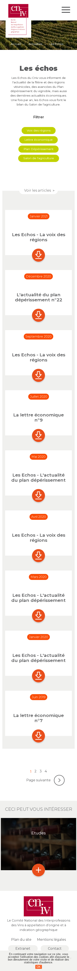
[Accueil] (18, 36)
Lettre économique (38, 139)
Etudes (38, 832)
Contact (55, 948)
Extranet (22, 948)
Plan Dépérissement (38, 149)
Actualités (35, 44)
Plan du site (21, 940)
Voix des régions (38, 130)
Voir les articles (37, 190)
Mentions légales (51, 940)
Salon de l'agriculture (38, 158)
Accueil (16, 44)
